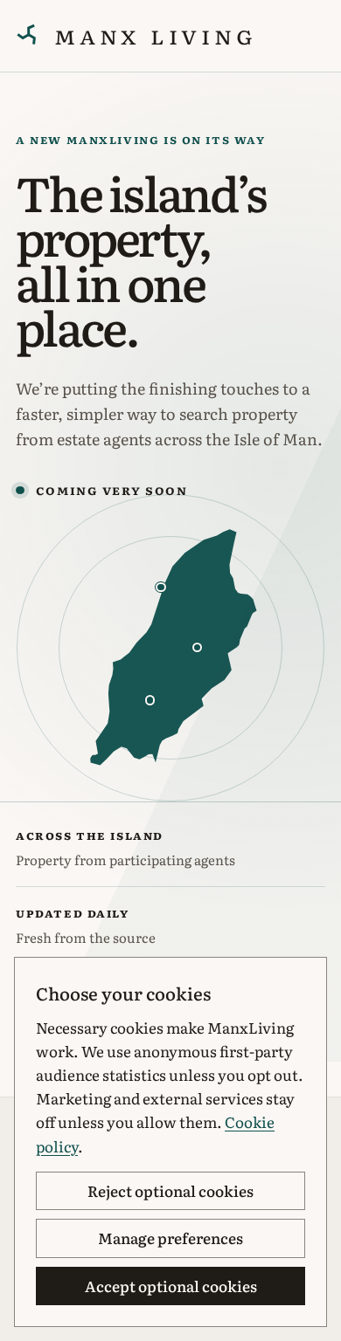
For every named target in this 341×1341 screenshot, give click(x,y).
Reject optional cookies (170, 1190)
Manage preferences (170, 1237)
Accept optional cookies (171, 1285)
